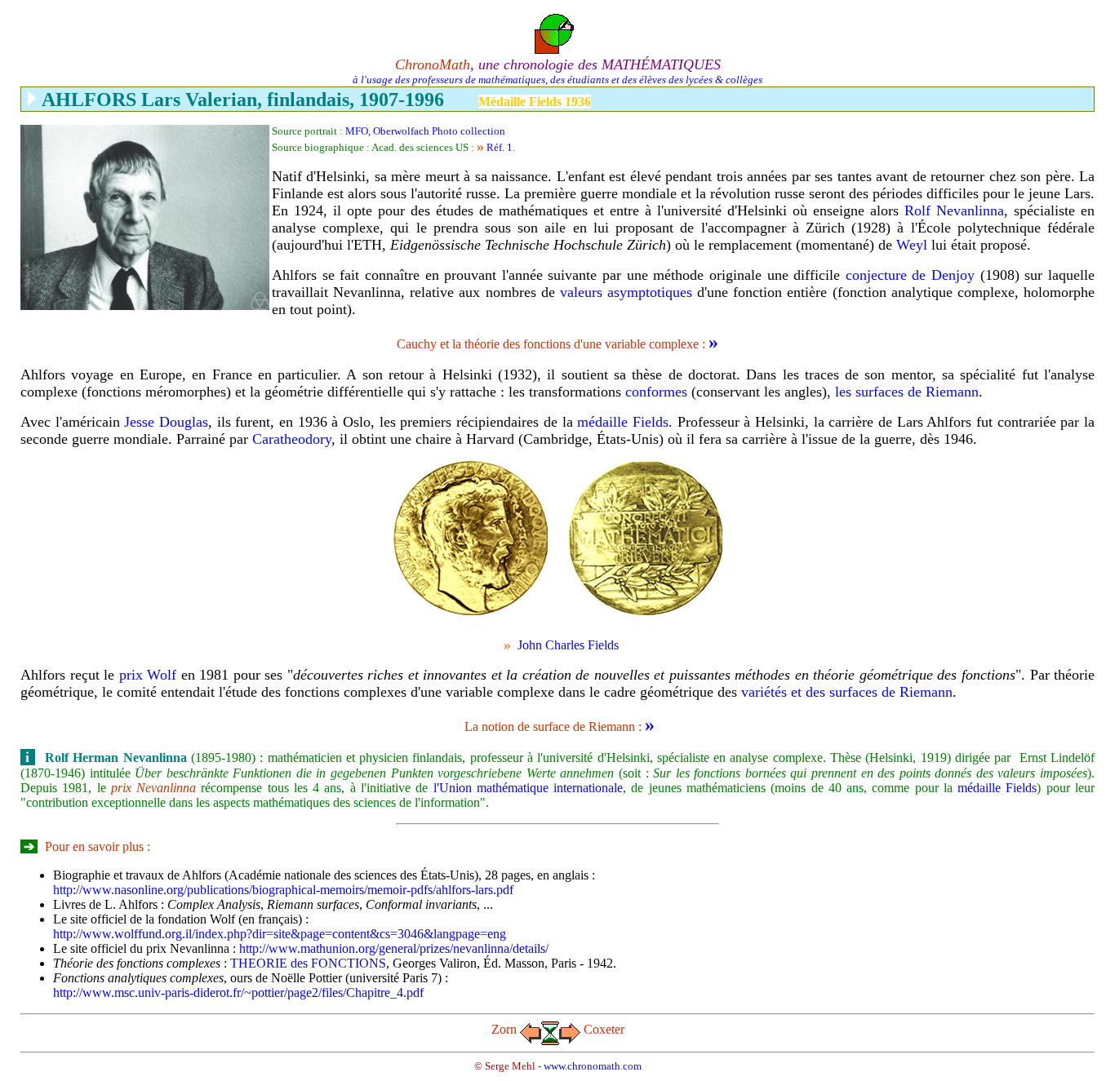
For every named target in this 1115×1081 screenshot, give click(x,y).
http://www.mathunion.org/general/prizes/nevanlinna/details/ (394, 948)
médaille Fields (623, 422)
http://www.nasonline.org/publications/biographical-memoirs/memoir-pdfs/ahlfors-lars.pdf (283, 890)
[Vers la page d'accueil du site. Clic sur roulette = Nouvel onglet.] (558, 29)
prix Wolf (148, 675)
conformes (656, 391)
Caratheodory (291, 439)
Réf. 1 (499, 147)
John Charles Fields (566, 645)
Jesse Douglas (166, 422)
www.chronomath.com (593, 1066)
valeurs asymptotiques (626, 292)
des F (308, 963)
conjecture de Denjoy (910, 275)
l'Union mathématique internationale (525, 788)
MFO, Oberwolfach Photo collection (425, 131)
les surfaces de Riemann (907, 391)
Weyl (911, 245)
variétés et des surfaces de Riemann (847, 692)
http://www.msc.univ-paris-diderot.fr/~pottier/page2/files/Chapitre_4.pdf (238, 992)
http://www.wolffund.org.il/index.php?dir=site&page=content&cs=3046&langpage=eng (279, 934)
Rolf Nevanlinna (954, 210)
